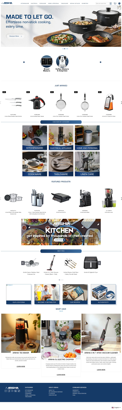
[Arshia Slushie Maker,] (85, 158)
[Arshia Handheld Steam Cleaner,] (37, 62)
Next (100, 22)
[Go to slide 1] (23, 223)
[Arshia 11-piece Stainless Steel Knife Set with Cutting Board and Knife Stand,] (37, 158)
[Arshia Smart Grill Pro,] (61, 158)
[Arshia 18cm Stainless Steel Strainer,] (61, 62)
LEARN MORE (21, 326)
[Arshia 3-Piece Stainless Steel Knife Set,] (13, 62)
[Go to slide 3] (62, 240)
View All (61, 271)
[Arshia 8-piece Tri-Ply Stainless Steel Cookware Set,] (13, 158)
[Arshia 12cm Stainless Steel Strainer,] (85, 62)
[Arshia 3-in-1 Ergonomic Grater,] (109, 62)
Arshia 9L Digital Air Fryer (91, 232)
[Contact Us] (115, 3)
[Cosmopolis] (61, 300)
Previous (23, 22)
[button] (61, 192)
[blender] (21, 293)
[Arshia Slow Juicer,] (109, 158)
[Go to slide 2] (99, 223)
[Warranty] (119, 3)
